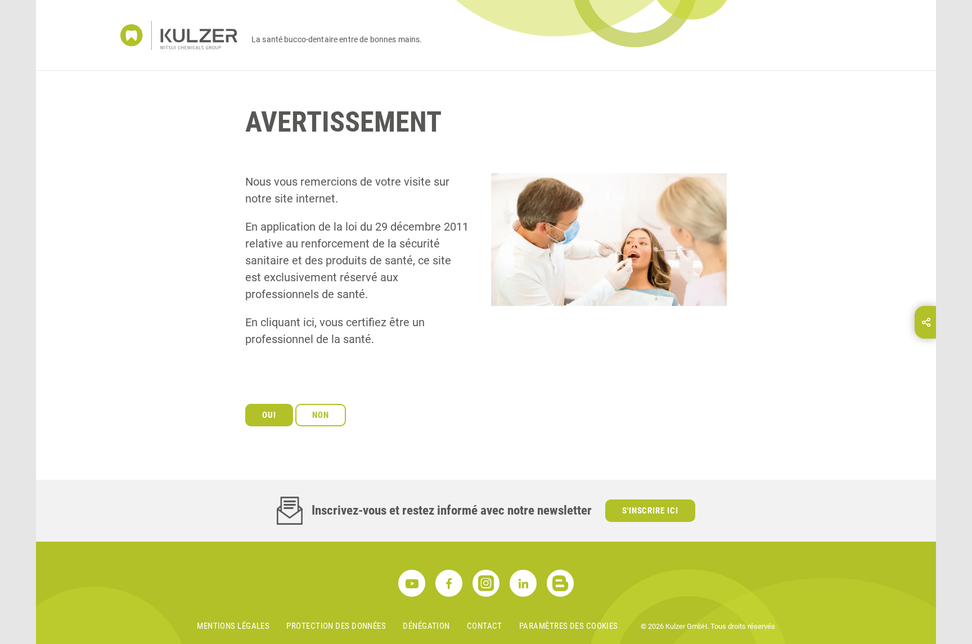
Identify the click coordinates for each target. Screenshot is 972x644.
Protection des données (336, 626)
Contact (484, 626)
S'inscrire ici (650, 511)
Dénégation (426, 626)
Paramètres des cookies (568, 626)
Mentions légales (233, 626)
